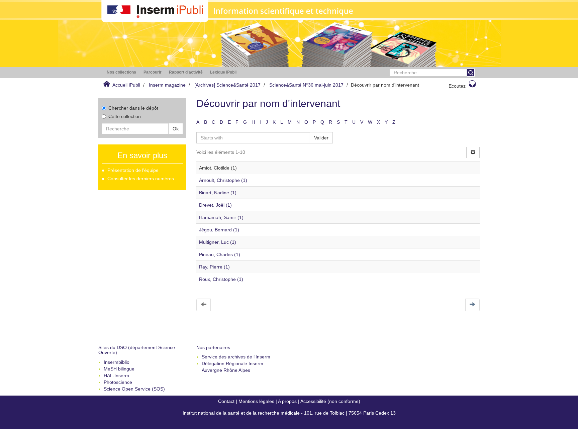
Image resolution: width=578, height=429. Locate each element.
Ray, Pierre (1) (214, 267)
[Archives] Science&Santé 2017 (227, 85)
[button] (121, 72)
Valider (321, 137)
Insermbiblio (116, 362)
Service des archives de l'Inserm (236, 356)
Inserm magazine (167, 85)
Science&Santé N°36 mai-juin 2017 (306, 85)
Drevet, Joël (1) (215, 205)
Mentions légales (256, 401)
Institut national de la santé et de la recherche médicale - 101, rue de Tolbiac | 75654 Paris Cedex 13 (289, 413)
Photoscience (118, 382)
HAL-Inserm (116, 375)
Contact (226, 401)
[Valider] (471, 73)
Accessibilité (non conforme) (330, 401)
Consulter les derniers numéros (140, 178)
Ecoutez (457, 86)
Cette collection (124, 116)
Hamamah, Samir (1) (221, 217)
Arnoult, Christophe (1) (223, 180)
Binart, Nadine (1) (217, 192)
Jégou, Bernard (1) (219, 229)
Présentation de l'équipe (133, 170)
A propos (287, 401)
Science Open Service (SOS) (134, 389)
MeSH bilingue (119, 368)
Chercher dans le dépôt (133, 108)
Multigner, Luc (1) (217, 242)
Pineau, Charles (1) (219, 254)
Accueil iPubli (126, 85)
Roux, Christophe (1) (221, 279)
